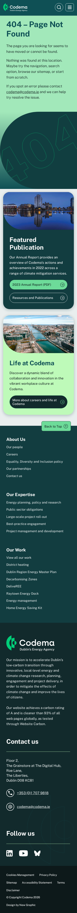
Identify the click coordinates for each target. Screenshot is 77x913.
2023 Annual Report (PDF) (31, 285)
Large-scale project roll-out (26, 517)
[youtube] (23, 853)
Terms (61, 882)
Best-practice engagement (26, 524)
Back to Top (53, 426)
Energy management (21, 601)
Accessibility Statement (37, 882)
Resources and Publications (32, 298)
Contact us (14, 476)
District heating (17, 565)
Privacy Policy (48, 874)
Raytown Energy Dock (22, 593)
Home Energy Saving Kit (24, 608)
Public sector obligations (24, 509)
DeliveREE (14, 586)
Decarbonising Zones (21, 579)
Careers (12, 454)
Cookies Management (20, 874)
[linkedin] (9, 853)
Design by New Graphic (21, 905)
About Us (15, 439)
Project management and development (34, 531)
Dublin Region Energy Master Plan (31, 572)
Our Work (16, 549)
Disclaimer (13, 890)
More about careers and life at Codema (34, 402)
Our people (14, 447)
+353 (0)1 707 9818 (33, 793)
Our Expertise (20, 494)
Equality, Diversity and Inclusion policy (34, 461)
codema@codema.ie (22, 92)
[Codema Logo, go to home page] (15, 7)
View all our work (18, 558)
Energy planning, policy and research (33, 502)
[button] (59, 7)
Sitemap (11, 882)
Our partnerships (18, 469)
